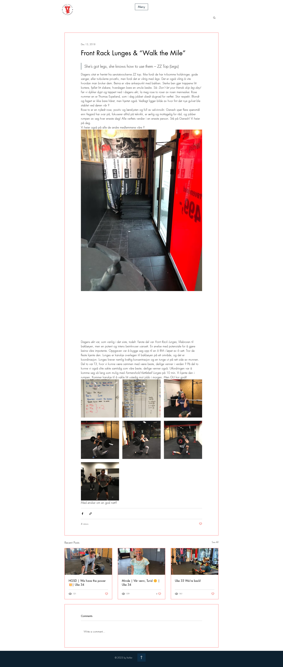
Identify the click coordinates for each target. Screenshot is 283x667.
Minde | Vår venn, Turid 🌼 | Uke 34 (141, 583)
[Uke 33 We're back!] (194, 561)
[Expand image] (100, 398)
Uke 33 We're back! (188, 581)
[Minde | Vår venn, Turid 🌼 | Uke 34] (141, 561)
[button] (141, 7)
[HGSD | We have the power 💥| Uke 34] (88, 561)
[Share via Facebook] (82, 513)
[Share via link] (90, 513)
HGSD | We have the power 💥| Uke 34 (87, 583)
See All (215, 542)
